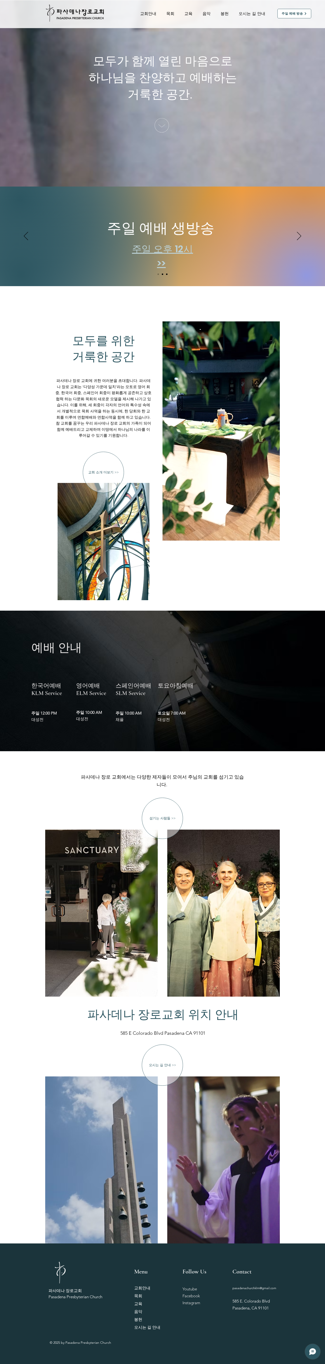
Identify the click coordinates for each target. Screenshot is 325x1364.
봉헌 (138, 1319)
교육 (138, 1303)
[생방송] (166, 274)
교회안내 (142, 1288)
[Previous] (26, 236)
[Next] (299, 236)
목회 (138, 1295)
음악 (138, 1311)
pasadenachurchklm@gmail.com (254, 1288)
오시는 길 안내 (147, 1327)
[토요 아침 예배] (162, 274)
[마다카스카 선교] (158, 274)
